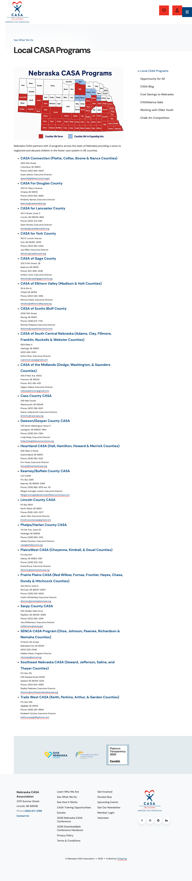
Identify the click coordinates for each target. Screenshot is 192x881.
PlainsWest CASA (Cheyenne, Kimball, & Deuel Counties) (66, 550)
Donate (164, 10)
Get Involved (104, 791)
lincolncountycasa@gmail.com (36, 520)
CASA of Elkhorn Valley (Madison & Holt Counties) (61, 283)
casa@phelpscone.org (32, 545)
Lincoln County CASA (38, 500)
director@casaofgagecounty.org (36, 278)
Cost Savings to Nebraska (157, 94)
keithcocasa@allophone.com (35, 717)
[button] (187, 12)
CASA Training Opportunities (74, 807)
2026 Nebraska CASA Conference (70, 819)
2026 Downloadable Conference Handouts (70, 828)
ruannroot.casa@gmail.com (34, 359)
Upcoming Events (107, 802)
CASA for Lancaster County (43, 208)
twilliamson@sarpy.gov (32, 626)
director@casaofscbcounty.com (37, 328)
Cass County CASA (36, 396)
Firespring (122, 858)
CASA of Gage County (38, 258)
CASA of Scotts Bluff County (44, 308)
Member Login (105, 812)
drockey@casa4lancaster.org (35, 228)
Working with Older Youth (156, 110)
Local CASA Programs (154, 71)
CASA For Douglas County (42, 183)
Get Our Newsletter (108, 807)
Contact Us (23, 816)
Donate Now (104, 797)
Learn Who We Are (68, 791)
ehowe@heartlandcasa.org (34, 466)
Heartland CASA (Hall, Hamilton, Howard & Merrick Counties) (70, 446)
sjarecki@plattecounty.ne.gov (35, 178)
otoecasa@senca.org (31, 657)
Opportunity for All (152, 79)
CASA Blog (147, 86)
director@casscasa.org (32, 415)
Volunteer (177, 10)
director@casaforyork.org (33, 253)
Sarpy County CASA (37, 606)
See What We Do (67, 797)
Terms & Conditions (69, 840)
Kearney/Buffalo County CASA (45, 471)
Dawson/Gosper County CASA (45, 421)
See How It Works (67, 802)
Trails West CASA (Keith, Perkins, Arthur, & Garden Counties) (70, 697)
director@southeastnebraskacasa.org (39, 692)
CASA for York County (38, 233)
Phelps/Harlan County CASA (44, 525)
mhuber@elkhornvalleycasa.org (36, 303)
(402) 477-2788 (33, 811)
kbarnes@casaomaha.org (33, 203)
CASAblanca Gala (151, 102)
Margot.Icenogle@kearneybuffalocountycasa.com (45, 494)
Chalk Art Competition (155, 118)
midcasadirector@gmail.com (35, 390)
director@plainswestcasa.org (35, 570)
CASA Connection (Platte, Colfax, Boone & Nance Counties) (69, 158)
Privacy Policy (65, 835)
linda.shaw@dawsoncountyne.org (37, 441)
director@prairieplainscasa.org (36, 601)
